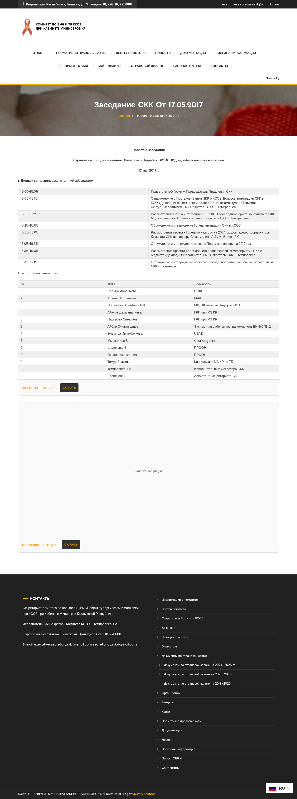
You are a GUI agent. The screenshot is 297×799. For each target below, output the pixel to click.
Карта (166, 711)
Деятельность (128, 53)
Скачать (69, 387)
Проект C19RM (76, 66)
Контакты (219, 66)
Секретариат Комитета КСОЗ (182, 618)
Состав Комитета (174, 609)
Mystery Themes (143, 794)
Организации (171, 693)
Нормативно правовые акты (81, 53)
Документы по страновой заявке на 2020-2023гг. (199, 674)
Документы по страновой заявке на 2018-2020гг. (199, 683)
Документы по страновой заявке (185, 656)
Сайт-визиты (109, 66)
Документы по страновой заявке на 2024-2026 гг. (199, 665)
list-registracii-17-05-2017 (39, 545)
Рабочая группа (187, 66)
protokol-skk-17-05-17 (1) (38, 388)
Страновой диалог (147, 66)
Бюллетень (170, 646)
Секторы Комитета (175, 637)
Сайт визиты (170, 768)
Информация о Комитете (180, 599)
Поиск (270, 78)
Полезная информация (235, 53)
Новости (163, 53)
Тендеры (168, 702)
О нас (37, 53)
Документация (193, 53)
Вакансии (168, 628)
